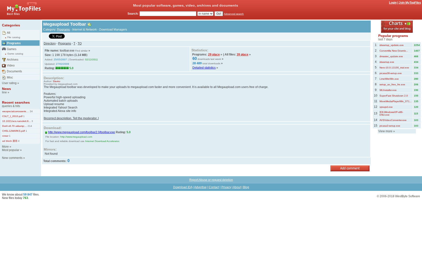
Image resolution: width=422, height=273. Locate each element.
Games (11, 49)
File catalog (13, 37)
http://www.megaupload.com (76, 136)
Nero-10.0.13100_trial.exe (394, 67)
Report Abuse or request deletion (211, 180)
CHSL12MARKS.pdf (13, 131)
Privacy (226, 187)
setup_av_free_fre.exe (392, 84)
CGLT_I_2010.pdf (12, 116)
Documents (14, 71)
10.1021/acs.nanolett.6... (16, 121)
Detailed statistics (204, 67)
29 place (214, 54)
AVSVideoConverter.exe (393, 120)
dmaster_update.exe (391, 56)
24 (31, 111)
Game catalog (15, 53)
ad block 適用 (9, 141)
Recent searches (16, 102)
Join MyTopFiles (410, 2)
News (6, 89)
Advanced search (234, 13)
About (237, 187)
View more (385, 131)
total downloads (211, 63)
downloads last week (209, 59)
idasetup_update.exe (392, 45)
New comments (12, 158)
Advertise (200, 187)
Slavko (56, 81)
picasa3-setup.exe (390, 125)
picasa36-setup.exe (391, 73)
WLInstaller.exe (388, 90)
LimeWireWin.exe (389, 78)
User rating (9, 83)
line (4, 92)
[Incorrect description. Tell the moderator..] (71, 118)
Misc (10, 77)
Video (11, 65)
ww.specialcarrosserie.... (15, 111)
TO (80, 43)
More (5, 146)
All (8, 32)
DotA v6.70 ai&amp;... (14, 126)
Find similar (81, 50)
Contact (214, 187)
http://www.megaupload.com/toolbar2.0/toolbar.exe (81, 132)
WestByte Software (407, 196)
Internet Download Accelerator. (102, 141)
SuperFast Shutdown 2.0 (394, 95)
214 (29, 126)
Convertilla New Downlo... (394, 50)
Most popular (10, 150)
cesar (5, 135)
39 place (242, 54)
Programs (14, 43)
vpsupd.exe (386, 107)
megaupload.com (67, 84)
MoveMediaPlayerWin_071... (396, 101)
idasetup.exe (387, 62)
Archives (12, 59)
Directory (50, 43)
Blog (246, 187)
